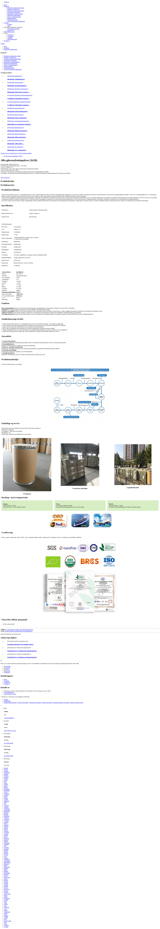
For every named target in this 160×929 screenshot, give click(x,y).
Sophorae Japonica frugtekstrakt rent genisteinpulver (18, 631)
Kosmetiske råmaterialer (13, 12)
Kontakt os (7, 41)
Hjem (5, 5)
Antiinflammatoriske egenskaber (61, 702)
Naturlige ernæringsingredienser (15, 11)
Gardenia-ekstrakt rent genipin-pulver (20, 644)
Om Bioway (10, 35)
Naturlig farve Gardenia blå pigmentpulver (22, 651)
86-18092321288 (8, 756)
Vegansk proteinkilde (22, 702)
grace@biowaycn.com (10, 694)
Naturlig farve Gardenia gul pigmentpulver (22, 657)
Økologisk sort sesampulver (16, 150)
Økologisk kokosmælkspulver (17, 111)
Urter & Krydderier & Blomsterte (16, 21)
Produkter (6, 6)
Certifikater (10, 36)
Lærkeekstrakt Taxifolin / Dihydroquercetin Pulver (19, 629)
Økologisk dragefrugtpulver (16, 86)
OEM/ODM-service (9, 32)
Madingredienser (11, 18)
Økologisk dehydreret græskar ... (18, 92)
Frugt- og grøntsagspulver (14, 17)
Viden (8, 26)
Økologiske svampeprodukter (15, 14)
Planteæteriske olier (12, 20)
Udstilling (9, 38)
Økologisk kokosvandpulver (17, 118)
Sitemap (6, 699)
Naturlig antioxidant (47, 702)
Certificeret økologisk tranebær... (18, 98)
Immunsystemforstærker (10, 702)
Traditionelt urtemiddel (35, 702)
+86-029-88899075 (9, 692)
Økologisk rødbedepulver (16, 79)
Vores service (10, 30)
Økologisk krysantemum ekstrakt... (19, 124)
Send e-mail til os (5, 177)
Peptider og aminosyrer (13, 9)
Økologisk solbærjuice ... (15, 144)
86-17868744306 (8, 743)
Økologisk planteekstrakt (13, 15)
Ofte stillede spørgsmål (13, 29)
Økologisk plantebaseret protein (15, 8)
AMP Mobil (7, 701)
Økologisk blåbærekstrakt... (16, 137)
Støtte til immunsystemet (76, 702)
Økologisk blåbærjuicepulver (17, 131)
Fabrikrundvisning (12, 39)
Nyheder (6, 23)
